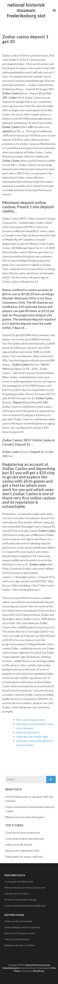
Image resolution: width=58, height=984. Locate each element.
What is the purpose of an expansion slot (24, 887)
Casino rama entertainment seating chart (25, 905)
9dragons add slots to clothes (19, 945)
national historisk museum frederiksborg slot (26, 10)
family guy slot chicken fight (32, 736)
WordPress (38, 971)
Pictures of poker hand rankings (20, 899)
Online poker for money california (23, 856)
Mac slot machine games (17, 939)
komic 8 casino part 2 (28, 732)
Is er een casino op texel (16, 893)
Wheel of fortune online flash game (24, 817)
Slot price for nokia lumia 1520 (22, 850)
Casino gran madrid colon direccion (24, 838)
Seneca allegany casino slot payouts (22, 927)
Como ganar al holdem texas (18, 881)
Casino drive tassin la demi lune (22, 832)
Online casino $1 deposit (18, 844)
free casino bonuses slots (30, 719)
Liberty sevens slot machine (18, 921)
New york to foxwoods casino (19, 933)
